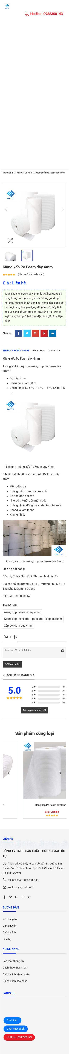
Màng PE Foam (24, 172)
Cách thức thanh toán (15, 967)
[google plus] (17, 897)
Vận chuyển (9, 925)
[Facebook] (18, 333)
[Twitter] (27, 333)
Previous (6, 209)
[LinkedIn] (52, 333)
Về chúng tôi (10, 919)
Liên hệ (7, 939)
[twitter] (10, 897)
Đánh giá (54, 350)
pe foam (37, 619)
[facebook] (4, 897)
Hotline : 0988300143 (19, 1037)
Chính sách (9, 932)
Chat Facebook (16, 1028)
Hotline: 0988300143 (46, 14)
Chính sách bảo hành (15, 981)
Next (62, 209)
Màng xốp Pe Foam (16, 619)
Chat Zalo (12, 1020)
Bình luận (38, 350)
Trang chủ (8, 172)
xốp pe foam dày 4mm (18, 625)
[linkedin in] (29, 897)
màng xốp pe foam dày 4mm (22, 612)
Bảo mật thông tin (13, 961)
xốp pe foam (54, 619)
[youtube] (23, 897)
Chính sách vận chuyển (16, 974)
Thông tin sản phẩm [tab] (16, 350)
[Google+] (35, 333)
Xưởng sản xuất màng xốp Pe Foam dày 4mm (34, 561)
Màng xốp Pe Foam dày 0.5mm (34, 805)
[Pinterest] (44, 333)
